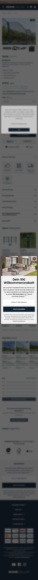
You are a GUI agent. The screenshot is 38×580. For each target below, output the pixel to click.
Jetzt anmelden (19, 309)
